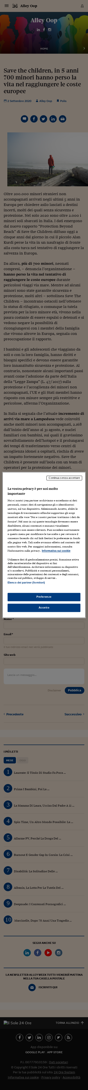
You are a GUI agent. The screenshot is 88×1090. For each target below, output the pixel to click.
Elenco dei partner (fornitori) (26, 582)
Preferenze (44, 597)
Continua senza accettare (64, 477)
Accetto (44, 607)
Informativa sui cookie (56, 550)
